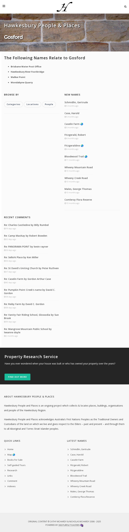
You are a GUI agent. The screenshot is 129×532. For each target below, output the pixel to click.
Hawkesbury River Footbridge (27, 71)
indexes (11, 486)
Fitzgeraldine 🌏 (73, 145)
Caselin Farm (76, 459)
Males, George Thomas (78, 189)
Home (10, 449)
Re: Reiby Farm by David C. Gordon (24, 304)
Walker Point (18, 77)
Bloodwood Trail (78, 475)
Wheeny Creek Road (76, 178)
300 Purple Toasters (69, 525)
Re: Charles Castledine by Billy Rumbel (26, 225)
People (49, 104)
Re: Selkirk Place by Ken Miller (21, 257)
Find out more (17, 376)
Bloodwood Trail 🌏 (75, 156)
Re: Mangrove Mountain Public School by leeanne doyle (28, 330)
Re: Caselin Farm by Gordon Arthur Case (27, 278)
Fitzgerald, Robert (75, 134)
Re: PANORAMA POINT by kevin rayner (26, 246)
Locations (33, 104)
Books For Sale (15, 459)
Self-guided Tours (16, 465)
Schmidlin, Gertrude (76, 102)
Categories (13, 104)
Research (12, 470)
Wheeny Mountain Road (78, 167)
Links (10, 475)
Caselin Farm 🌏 (73, 124)
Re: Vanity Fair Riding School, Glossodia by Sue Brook (31, 316)
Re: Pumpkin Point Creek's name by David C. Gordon (29, 291)
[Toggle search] (125, 6)
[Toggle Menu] (4, 6)
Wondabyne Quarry (22, 82)
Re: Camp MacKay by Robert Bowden (25, 235)
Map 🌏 (11, 454)
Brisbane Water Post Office (26, 66)
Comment (12, 480)
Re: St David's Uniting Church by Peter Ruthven (31, 268)
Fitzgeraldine (76, 470)
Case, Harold (71, 113)
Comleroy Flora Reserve (78, 199)
